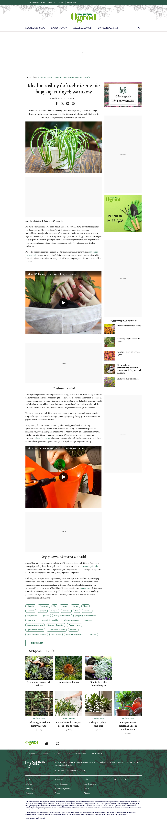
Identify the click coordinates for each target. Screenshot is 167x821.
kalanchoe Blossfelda (55, 625)
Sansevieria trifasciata (35, 625)
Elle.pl (27, 779)
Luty (76, 611)
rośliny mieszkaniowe (62, 615)
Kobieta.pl (28, 784)
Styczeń (64, 606)
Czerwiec (30, 606)
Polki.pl (86, 779)
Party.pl (57, 793)
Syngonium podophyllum (36, 634)
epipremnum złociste (35, 630)
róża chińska (31, 620)
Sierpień (54, 611)
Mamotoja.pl (59, 779)
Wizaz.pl (87, 793)
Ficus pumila (56, 634)
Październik (44, 606)
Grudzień (87, 611)
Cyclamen (92, 634)
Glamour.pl (29, 788)
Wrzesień (66, 611)
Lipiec (85, 606)
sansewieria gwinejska (50, 620)
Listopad (43, 611)
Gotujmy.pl (29, 793)
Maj (55, 606)
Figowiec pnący (74, 625)
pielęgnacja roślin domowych (85, 615)
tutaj (43, 818)
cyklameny (88, 620)
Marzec (75, 606)
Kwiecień (30, 611)
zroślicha (73, 630)
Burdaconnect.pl (120, 779)
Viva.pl (86, 788)
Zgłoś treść (37, 643)
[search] (139, 28)
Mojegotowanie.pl (61, 784)
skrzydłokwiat (32, 615)
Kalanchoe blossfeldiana (74, 634)
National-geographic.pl (63, 788)
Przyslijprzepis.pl (90, 784)
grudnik (46, 615)
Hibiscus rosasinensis (71, 620)
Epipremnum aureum (57, 630)
